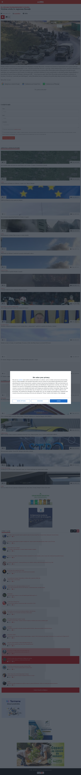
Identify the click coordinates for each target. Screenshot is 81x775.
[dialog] (40, 387)
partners (21, 379)
